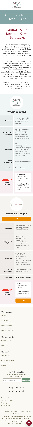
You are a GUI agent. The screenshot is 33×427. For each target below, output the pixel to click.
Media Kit (4, 345)
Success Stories (6, 363)
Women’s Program (7, 323)
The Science (5, 320)
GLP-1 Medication (7, 330)
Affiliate (4, 365)
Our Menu (4, 315)
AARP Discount (6, 328)
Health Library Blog (7, 360)
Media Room (5, 343)
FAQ (2, 358)
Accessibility (5, 405)
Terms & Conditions (8, 400)
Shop (16, 219)
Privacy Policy (6, 398)
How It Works (5, 318)
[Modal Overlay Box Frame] (16, 377)
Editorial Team (6, 340)
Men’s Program (6, 325)
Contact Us (5, 355)
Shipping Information (8, 403)
